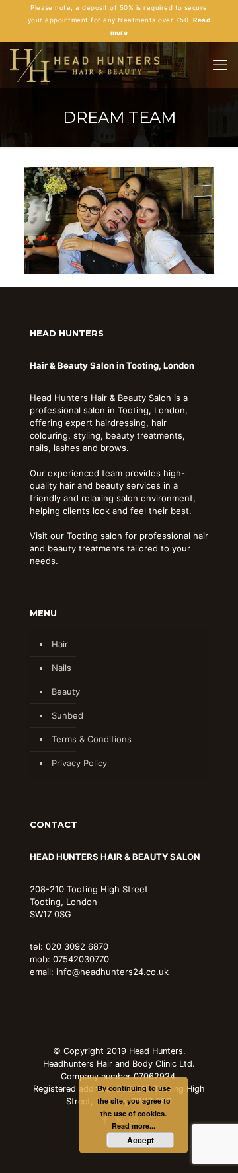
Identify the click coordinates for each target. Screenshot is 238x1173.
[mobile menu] (220, 64)
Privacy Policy (79, 763)
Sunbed (67, 715)
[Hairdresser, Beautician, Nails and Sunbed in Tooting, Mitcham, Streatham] (84, 64)
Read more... (133, 1126)
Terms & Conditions (92, 739)
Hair (60, 644)
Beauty (66, 691)
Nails (61, 667)
